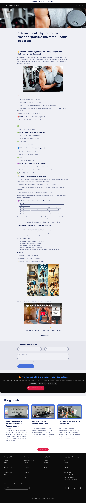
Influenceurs (7, 465)
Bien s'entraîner (8, 467)
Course (45, 465)
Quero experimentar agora (35, 387)
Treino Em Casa (12, 496)
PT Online (66, 462)
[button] (3, 5)
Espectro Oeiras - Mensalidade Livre (40, 423)
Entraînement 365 (28, 465)
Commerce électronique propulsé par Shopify (25, 496)
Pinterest (46, 222)
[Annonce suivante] (83, 1)
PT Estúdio (66, 467)
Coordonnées (34, 498)
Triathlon (46, 469)
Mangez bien (7, 469)
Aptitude (26, 469)
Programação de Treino (69, 474)
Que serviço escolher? (69, 477)
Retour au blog (44, 335)
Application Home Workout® (33, 243)
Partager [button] (21, 47)
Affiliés (6, 462)
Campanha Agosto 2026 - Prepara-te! (69, 423)
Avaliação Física (68, 469)
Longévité (26, 467)
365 (65, 460)
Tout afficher (43, 449)
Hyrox (45, 467)
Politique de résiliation (51, 498)
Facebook (36, 222)
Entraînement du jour (29, 460)
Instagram (28, 222)
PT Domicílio (67, 465)
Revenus (26, 462)
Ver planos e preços (52, 388)
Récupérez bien (8, 472)
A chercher (6, 460)
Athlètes (26, 474)
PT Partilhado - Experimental (71, 479)
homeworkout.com (53, 249)
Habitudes (26, 472)
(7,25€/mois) (36, 258)
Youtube (52, 222)
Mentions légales (41, 498)
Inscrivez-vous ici (23, 298)
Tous (25, 477)
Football (46, 460)
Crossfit (46, 462)
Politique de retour (8, 474)
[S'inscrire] (27, 487)
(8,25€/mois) (35, 255)
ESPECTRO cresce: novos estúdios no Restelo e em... (14, 424)
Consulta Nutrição (68, 472)
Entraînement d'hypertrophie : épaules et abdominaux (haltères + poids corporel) (42, 213)
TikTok (58, 222)
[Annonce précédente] (2, 1)
